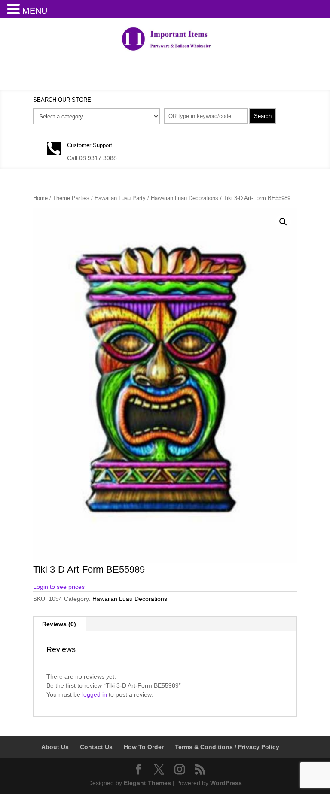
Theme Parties (71, 198)
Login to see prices (59, 586)
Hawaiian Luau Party (120, 198)
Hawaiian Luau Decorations (184, 198)
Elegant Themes (147, 782)
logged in (94, 694)
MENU (34, 10)
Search (263, 116)
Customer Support (89, 145)
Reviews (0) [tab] (59, 624)
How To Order (144, 746)
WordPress (226, 782)
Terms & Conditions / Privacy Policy (227, 746)
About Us (55, 746)
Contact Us (96, 746)
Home (40, 198)
